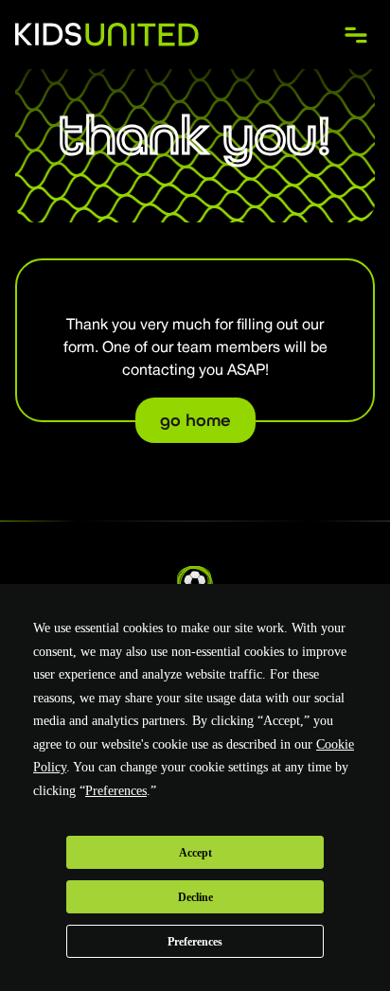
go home (195, 420)
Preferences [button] (116, 791)
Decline (195, 897)
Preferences (195, 941)
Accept (195, 852)
